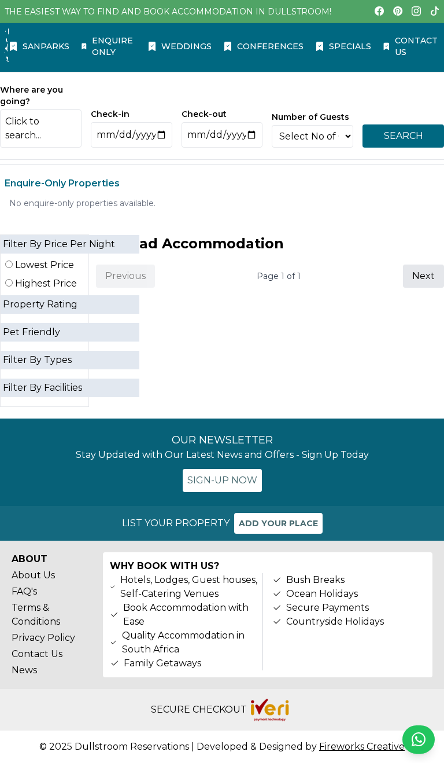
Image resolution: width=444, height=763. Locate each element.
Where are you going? (31, 96)
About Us (33, 575)
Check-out (204, 114)
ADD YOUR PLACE (278, 523)
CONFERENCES (270, 46)
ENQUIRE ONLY (112, 46)
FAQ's (24, 591)
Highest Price (45, 283)
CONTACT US (416, 46)
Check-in (110, 114)
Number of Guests (310, 117)
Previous (125, 275)
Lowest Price (43, 264)
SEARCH (403, 135)
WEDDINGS (186, 46)
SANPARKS (46, 46)
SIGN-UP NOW (222, 480)
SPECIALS (350, 46)
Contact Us (37, 653)
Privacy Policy (43, 637)
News (24, 670)
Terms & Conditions (36, 614)
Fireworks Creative (362, 746)
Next (423, 275)
